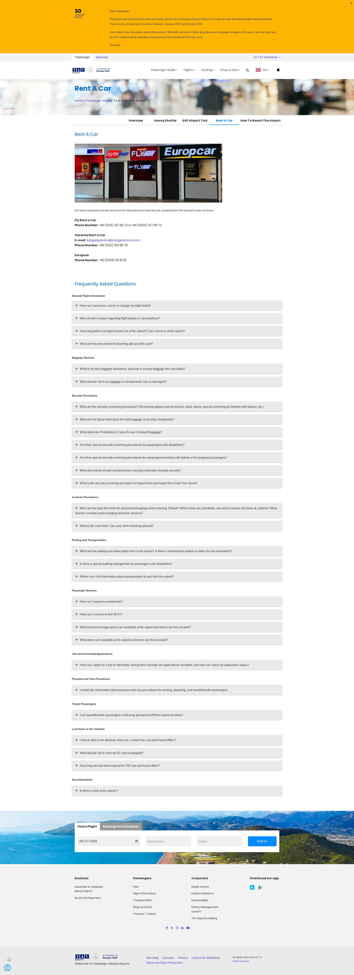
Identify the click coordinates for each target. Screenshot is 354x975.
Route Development (88, 898)
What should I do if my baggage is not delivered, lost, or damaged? (123, 381)
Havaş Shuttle (165, 120)
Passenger (82, 57)
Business (102, 57)
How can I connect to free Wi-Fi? (101, 614)
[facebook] (167, 928)
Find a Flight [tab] (87, 826)
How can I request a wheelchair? (101, 601)
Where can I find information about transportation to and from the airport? (127, 576)
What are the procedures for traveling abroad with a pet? (116, 343)
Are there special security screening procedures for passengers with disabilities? (132, 444)
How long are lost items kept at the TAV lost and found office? (119, 765)
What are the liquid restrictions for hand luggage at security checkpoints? (127, 419)
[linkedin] (182, 928)
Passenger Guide (98, 101)
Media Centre (200, 887)
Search (262, 841)
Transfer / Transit (144, 914)
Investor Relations (202, 893)
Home (79, 101)
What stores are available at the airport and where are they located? (124, 639)
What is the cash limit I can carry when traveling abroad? (116, 525)
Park (135, 887)
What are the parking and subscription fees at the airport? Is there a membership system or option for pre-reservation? (156, 551)
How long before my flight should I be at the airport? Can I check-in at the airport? (132, 331)
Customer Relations (206, 958)
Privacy (183, 958)
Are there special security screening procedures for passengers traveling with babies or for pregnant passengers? (153, 457)
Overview (136, 120)
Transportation (142, 900)
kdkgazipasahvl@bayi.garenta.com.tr (113, 240)
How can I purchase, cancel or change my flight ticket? (115, 305)
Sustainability (199, 900)
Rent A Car (224, 120)
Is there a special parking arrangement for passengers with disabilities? (126, 563)
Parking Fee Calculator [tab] (121, 826)
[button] (351, 3)
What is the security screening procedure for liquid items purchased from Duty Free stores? (139, 483)
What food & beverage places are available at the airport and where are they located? (135, 627)
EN (265, 70)
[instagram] (177, 928)
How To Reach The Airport (260, 120)
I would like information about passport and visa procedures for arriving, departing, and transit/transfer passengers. (154, 690)
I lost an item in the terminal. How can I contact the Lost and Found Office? (128, 740)
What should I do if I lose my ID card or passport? (111, 753)
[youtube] (187, 928)
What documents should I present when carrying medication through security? (130, 470)
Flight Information (144, 893)
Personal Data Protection (164, 963)
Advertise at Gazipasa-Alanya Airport (89, 889)
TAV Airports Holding (204, 918)
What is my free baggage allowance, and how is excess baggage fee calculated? (132, 368)
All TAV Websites (265, 57)
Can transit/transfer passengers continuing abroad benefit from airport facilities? (131, 715)
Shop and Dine (142, 907)
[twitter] (172, 928)
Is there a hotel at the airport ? (99, 790)
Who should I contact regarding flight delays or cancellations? (120, 318)
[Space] (92, 70)
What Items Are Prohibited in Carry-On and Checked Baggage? (121, 432)
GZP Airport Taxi (194, 120)
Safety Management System (204, 909)
